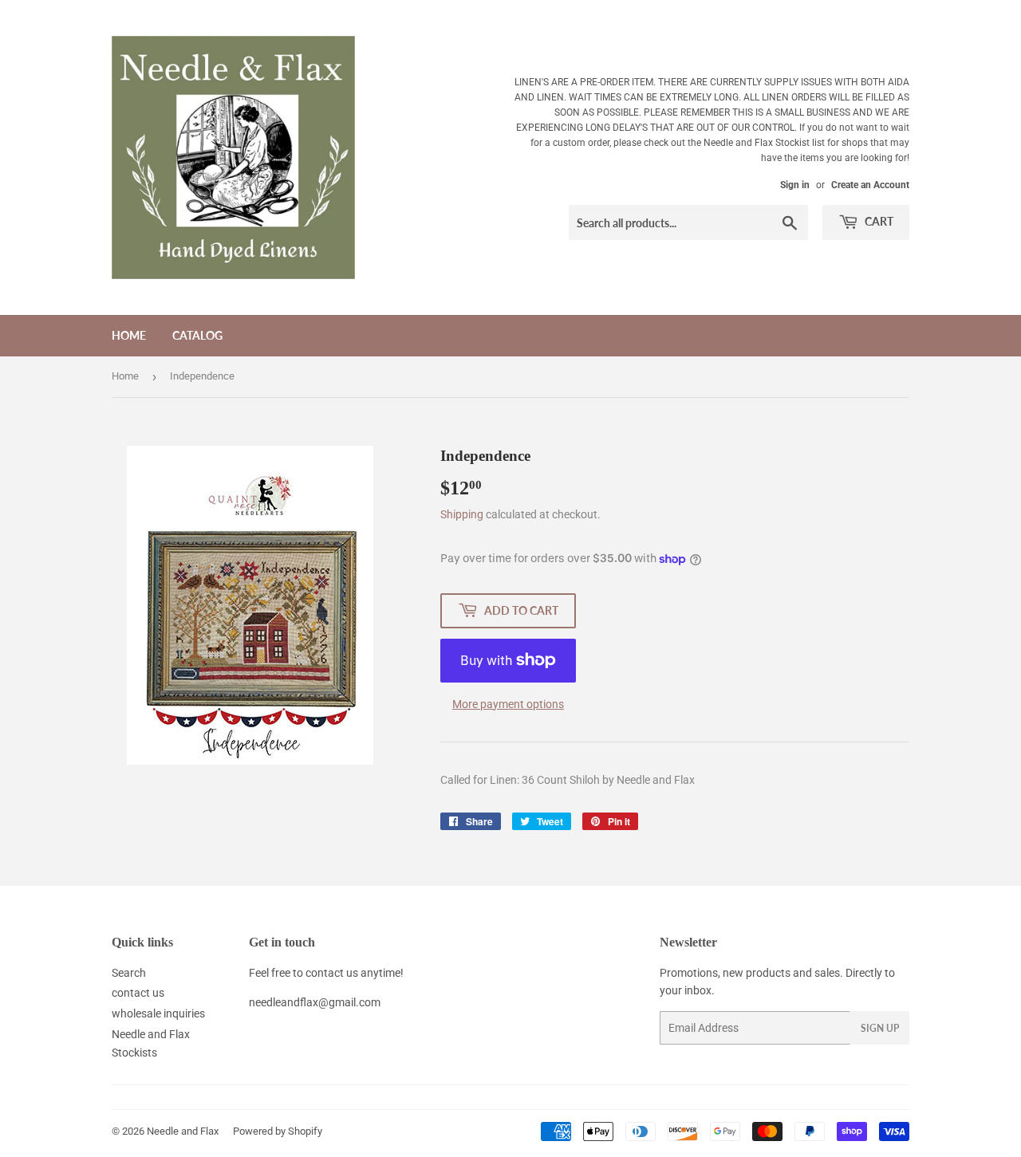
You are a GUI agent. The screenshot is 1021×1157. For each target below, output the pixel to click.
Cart (877, 221)
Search (129, 972)
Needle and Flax (183, 1131)
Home (129, 335)
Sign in (795, 185)
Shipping (461, 514)
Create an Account (870, 185)
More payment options (508, 704)
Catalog (197, 335)
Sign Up (880, 1028)
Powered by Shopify (277, 1131)
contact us (138, 992)
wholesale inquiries (158, 1013)
